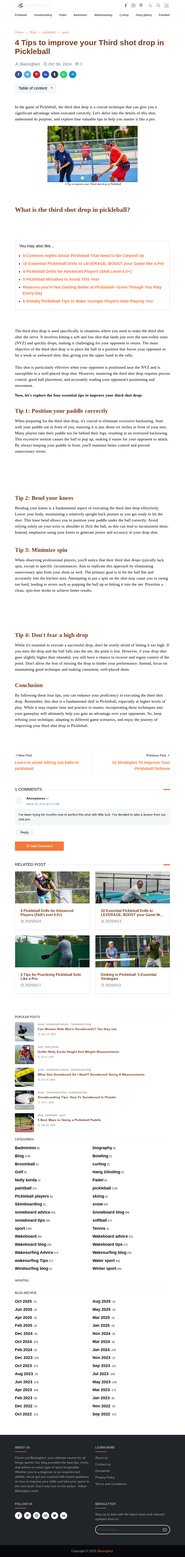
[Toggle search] (158, 5)
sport (62, 1115)
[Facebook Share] (18, 74)
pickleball (51, 1115)
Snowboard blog (81, 1024)
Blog (41, 1115)
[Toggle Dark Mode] (150, 5)
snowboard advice (57, 1024)
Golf (40, 1047)
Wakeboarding (103, 15)
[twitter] (54, 1515)
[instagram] (133, 5)
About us (101, 1458)
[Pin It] (36, 74)
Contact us (103, 1464)
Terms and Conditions (110, 1484)
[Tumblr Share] (54, 74)
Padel (63, 15)
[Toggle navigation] (166, 5)
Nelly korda (52, 1047)
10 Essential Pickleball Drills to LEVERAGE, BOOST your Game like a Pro (93, 263)
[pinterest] (141, 5)
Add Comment (42, 846)
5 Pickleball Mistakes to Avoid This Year (61, 279)
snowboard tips (78, 1092)
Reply (25, 832)
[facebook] (126, 5)
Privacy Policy (105, 1477)
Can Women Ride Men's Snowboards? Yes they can (77, 1029)
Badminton (80, 15)
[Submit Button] (165, 1529)
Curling (124, 15)
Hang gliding (144, 15)
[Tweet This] (27, 74)
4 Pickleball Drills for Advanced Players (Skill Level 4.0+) (77, 271)
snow (41, 1024)
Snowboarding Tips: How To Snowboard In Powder (77, 1097)
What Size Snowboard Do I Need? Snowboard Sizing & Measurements (91, 1074)
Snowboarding (43, 15)
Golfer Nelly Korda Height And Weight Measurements (78, 1052)
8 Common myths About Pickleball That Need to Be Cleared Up (83, 255)
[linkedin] (63, 1515)
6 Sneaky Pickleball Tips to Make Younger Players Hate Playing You (88, 301)
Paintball (164, 15)
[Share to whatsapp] (63, 74)
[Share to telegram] (72, 74)
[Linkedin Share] (45, 74)
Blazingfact (105, 1551)
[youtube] (45, 1515)
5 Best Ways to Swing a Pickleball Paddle (69, 1120)
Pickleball (21, 15)
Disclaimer (102, 1471)
